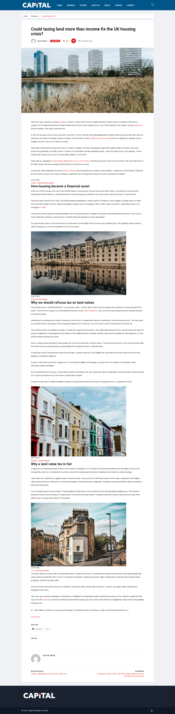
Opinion (118, 5)
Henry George (69, 171)
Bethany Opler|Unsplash (40, 461)
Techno (83, 5)
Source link (35, 617)
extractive (46, 600)
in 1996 (42, 207)
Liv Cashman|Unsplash (40, 571)
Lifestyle (95, 5)
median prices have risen (100, 138)
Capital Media (41, 41)
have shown (86, 161)
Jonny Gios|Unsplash (39, 299)
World (107, 5)
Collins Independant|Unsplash (42, 183)
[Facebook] (152, 711)
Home (59, 5)
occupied (62, 122)
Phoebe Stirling (57, 161)
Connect (131, 5)
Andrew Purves (73, 161)
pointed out (138, 125)
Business (71, 5)
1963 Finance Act (91, 311)
